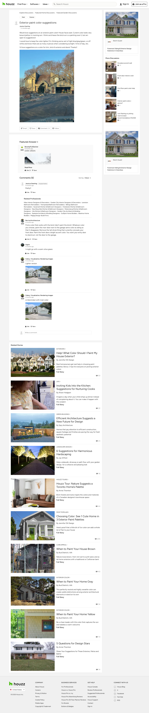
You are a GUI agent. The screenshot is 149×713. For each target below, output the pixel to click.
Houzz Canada (93, 687)
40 (99, 572)
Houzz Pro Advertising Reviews (72, 697)
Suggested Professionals (96, 693)
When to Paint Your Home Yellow (75, 614)
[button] (57, 159)
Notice (44, 693)
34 (99, 604)
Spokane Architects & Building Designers (46, 213)
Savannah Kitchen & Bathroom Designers (47, 207)
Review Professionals (95, 690)
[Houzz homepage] (8, 3)
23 (99, 441)
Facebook (120, 693)
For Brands (65, 703)
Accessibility (92, 697)
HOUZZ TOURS (61, 479)
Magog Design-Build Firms (40, 216)
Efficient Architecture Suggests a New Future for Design (75, 420)
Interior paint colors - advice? (124, 102)
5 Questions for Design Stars (73, 643)
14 (99, 669)
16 (99, 474)
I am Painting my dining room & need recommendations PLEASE (126, 116)
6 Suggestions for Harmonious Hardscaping (74, 452)
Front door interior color (125, 76)
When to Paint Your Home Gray (74, 581)
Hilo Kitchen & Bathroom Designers (44, 211)
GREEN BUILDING (62, 414)
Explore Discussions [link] (26, 13)
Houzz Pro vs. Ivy (67, 693)
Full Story (60, 372)
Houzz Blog (121, 687)
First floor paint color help (126, 88)
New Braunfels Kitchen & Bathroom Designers (48, 209)
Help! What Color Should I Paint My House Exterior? (76, 354)
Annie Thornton (65, 491)
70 (99, 637)
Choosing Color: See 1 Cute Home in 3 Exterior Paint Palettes (77, 518)
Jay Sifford (63, 458)
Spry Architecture (66, 425)
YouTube (120, 697)
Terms (37, 697)
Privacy (37, 693)
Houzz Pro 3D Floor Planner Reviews (73, 700)
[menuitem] (22, 4)
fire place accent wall (124, 63)
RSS (118, 700)
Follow (56, 128)
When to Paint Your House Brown (75, 548)
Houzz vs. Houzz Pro (68, 690)
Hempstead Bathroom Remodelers (53, 205)
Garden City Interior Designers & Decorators (66, 202)
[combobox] (84, 4)
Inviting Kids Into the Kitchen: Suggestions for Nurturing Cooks (75, 387)
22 (99, 408)
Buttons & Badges (67, 706)
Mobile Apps (39, 703)
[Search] (54, 4)
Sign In (90, 706)
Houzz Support (93, 700)
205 (98, 539)
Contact (90, 703)
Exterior (32, 17)
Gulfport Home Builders (69, 213)
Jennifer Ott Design (66, 360)
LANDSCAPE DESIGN (63, 447)
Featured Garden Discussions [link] (67, 13)
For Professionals (67, 687)
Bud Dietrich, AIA (65, 553)
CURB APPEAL (61, 545)
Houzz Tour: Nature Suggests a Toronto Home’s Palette (74, 485)
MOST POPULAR (62, 512)
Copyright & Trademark (43, 706)
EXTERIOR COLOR (62, 577)
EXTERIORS (60, 349)
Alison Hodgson (65, 393)
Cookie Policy (39, 700)
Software (34, 4)
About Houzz (39, 687)
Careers (38, 690)
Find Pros (21, 4)
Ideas (45, 4)
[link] (28, 167)
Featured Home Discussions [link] (45, 13)
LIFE (57, 382)
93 (99, 376)
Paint (23, 17)
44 (99, 506)
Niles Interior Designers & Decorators (36, 202)
